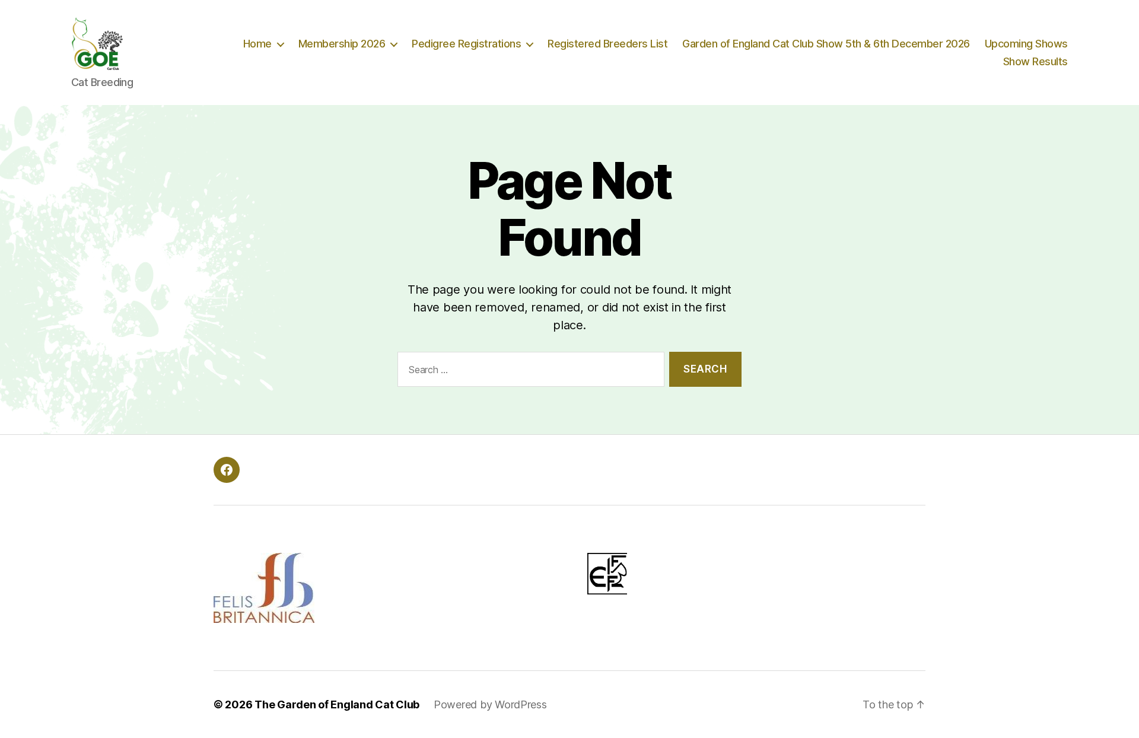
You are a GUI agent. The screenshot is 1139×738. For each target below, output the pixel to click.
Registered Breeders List (607, 43)
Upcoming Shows (1026, 43)
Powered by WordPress (490, 704)
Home (257, 43)
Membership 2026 (342, 43)
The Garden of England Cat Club (336, 704)
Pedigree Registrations (466, 43)
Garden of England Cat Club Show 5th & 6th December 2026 (826, 43)
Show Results (1035, 61)
